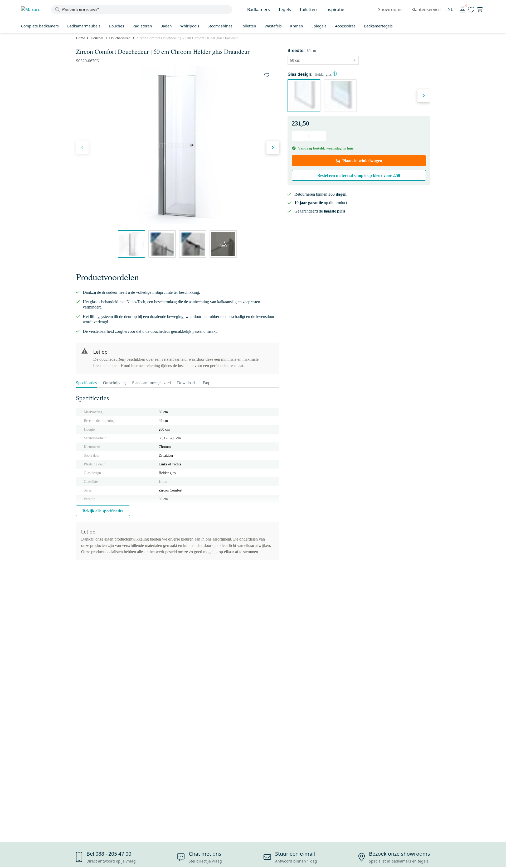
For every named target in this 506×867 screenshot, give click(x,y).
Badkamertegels (378, 25)
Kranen (296, 25)
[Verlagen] (297, 136)
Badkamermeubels (83, 25)
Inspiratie (334, 9)
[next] (272, 147)
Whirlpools (189, 25)
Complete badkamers (40, 25)
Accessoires (345, 25)
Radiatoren (142, 25)
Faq (206, 382)
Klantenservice (426, 9)
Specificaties (86, 382)
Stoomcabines (220, 25)
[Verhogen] (321, 136)
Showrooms (390, 9)
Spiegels (319, 25)
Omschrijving (114, 382)
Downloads (186, 382)
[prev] (82, 147)
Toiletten (308, 9)
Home (80, 38)
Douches (116, 25)
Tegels (284, 9)
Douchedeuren (119, 38)
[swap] (266, 75)
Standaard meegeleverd (151, 382)
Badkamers (258, 9)
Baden (166, 25)
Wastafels (273, 25)
